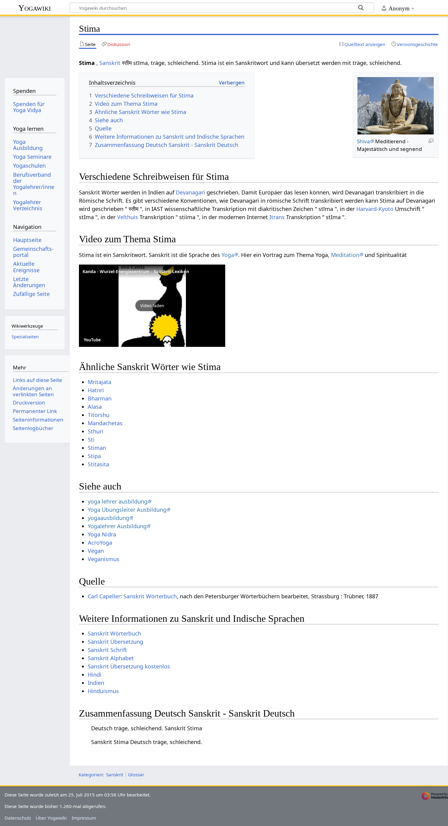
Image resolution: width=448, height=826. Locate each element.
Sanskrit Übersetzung (115, 641)
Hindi (94, 674)
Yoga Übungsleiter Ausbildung (127, 509)
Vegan (96, 550)
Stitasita (98, 464)
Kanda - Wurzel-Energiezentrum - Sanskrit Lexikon (136, 271)
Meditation (345, 254)
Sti (91, 439)
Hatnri (96, 390)
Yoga (228, 254)
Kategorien (90, 774)
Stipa (94, 456)
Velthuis (127, 217)
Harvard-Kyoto (374, 208)
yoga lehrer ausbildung (118, 501)
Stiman (97, 447)
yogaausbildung (108, 518)
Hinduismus (103, 691)
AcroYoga (100, 542)
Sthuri (95, 431)
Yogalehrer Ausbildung (117, 526)
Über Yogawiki (51, 818)
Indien (96, 682)
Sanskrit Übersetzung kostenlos (129, 666)
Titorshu (98, 414)
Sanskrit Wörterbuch (150, 596)
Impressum (84, 818)
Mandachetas (105, 423)
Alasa (95, 406)
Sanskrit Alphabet (111, 658)
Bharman (100, 398)
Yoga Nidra (102, 534)
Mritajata (99, 382)
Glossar (136, 774)
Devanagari (190, 192)
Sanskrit (109, 62)
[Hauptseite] (34, 45)
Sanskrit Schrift (107, 649)
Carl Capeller (104, 596)
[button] (152, 306)
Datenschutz (18, 818)
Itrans (277, 217)
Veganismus (103, 559)
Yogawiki (34, 7)
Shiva (363, 141)
